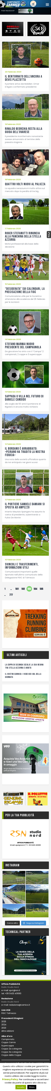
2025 (3, 1021)
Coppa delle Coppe (11, 1055)
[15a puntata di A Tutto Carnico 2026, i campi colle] (25, 894)
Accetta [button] (20, 1087)
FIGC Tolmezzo (8, 1013)
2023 (3, 1027)
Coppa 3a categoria (11, 1052)
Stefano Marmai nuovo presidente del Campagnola (23, 345)
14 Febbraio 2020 (13, 339)
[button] (47, 4)
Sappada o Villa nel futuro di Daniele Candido (24, 398)
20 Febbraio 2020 (13, 71)
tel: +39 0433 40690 (11, 993)
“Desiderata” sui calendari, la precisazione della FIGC (25, 290)
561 (17, 588)
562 (24, 588)
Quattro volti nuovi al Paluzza (25, 184)
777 (11, 594)
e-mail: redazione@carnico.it (15, 1004)
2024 (3, 1024)
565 (42, 588)
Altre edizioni (7, 1031)
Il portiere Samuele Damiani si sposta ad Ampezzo (25, 506)
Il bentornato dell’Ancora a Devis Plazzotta (23, 78)
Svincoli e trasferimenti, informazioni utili (22, 566)
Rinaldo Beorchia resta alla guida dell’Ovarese (23, 130)
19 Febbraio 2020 (13, 124)
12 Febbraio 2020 (13, 444)
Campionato (7, 1039)
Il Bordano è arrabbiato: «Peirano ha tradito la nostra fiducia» (25, 452)
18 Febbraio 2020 (13, 179)
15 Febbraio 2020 (13, 284)
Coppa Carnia (8, 1042)
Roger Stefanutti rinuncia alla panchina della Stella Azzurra (23, 236)
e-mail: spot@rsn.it (10, 990)
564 (36, 588)
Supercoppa (7, 1045)
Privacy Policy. (10, 1079)
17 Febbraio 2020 (13, 228)
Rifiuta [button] (32, 1087)
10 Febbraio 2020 (13, 559)
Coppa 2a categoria (11, 1048)
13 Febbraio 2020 (13, 391)
